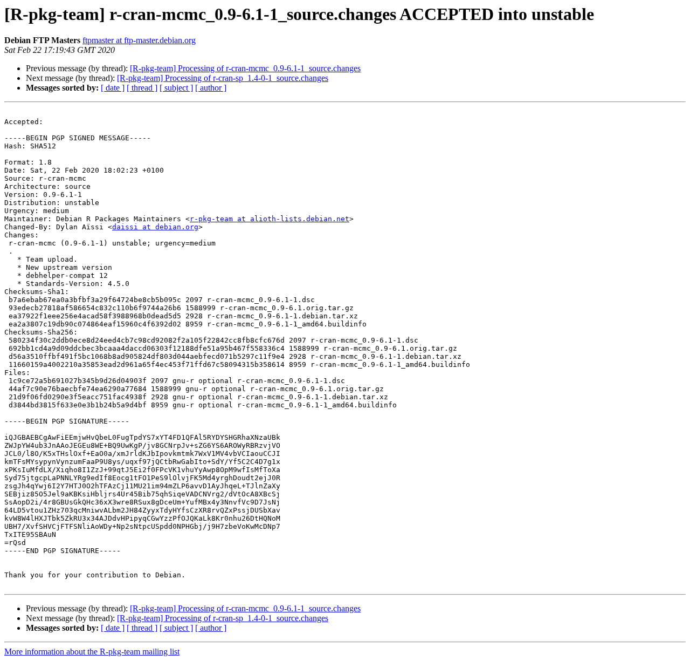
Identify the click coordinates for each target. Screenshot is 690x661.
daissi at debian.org (155, 227)
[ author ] (210, 87)
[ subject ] (176, 87)
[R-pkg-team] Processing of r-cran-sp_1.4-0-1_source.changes (222, 78)
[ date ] (113, 87)
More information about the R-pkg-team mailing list (92, 651)
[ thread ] (142, 87)
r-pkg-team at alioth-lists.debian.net (269, 219)
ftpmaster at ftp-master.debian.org (139, 40)
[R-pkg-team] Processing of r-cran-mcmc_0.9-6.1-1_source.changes (245, 68)
